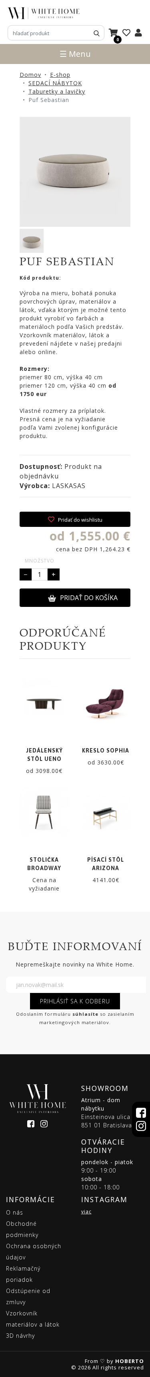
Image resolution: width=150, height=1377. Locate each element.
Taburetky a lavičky (56, 91)
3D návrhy (20, 1335)
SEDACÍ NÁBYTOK (55, 83)
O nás (14, 1212)
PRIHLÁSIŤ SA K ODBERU (75, 1001)
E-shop (60, 74)
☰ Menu (75, 53)
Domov (30, 74)
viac (86, 1211)
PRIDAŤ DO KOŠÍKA (89, 597)
